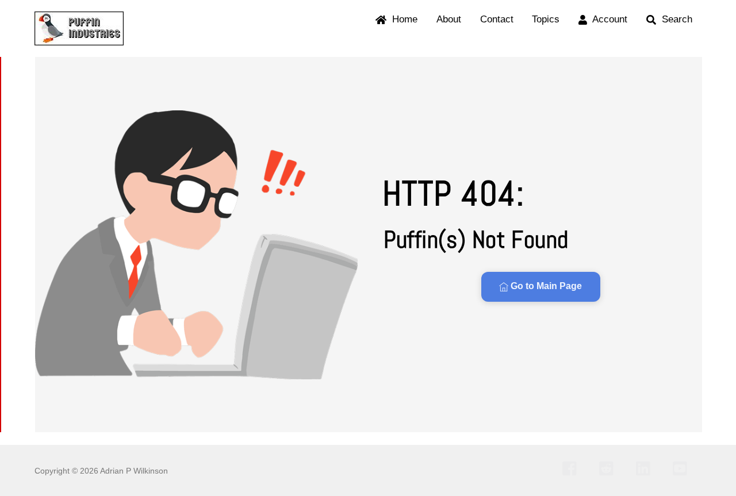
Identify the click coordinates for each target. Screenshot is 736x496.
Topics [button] (545, 19)
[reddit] (609, 468)
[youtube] (683, 468)
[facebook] (572, 468)
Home (403, 19)
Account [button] (608, 19)
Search (675, 19)
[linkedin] (646, 468)
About (448, 19)
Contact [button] (496, 19)
